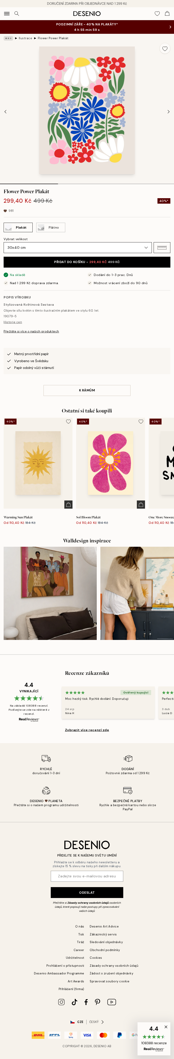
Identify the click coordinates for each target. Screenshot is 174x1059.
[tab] (29, 182)
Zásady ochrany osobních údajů (88, 903)
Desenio (100, 1046)
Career (79, 950)
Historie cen (13, 322)
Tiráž (80, 942)
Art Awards (76, 981)
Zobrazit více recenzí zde (87, 730)
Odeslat (87, 893)
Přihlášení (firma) (71, 989)
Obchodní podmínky (105, 950)
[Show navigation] (7, 13)
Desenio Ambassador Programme (59, 973)
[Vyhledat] (17, 13)
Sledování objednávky (106, 942)
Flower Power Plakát (53, 38)
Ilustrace (25, 38)
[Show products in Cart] (167, 13)
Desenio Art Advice (104, 926)
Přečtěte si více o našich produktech (31, 331)
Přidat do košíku (87, 262)
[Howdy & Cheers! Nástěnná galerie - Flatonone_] (50, 593)
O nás (79, 926)
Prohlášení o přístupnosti (65, 966)
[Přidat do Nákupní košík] (68, 504)
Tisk (81, 934)
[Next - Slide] (168, 111)
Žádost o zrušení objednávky (111, 973)
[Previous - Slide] (5, 111)
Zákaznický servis (103, 934)
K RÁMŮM (87, 390)
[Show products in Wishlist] (157, 13)
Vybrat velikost (16, 239)
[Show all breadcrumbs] (8, 38)
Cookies (96, 958)
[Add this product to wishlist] (165, 48)
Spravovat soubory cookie (109, 981)
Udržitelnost (75, 958)
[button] (162, 247)
